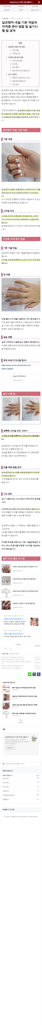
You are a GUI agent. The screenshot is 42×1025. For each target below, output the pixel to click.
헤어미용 (21, 778)
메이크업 (35, 6)
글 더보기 (21, 722)
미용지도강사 (35, 10)
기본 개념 (15, 50)
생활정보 (21, 799)
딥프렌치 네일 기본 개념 (16, 47)
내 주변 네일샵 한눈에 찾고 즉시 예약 (17, 636)
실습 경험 (15, 67)
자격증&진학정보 (21, 795)
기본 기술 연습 (17, 60)
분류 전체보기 (7, 775)
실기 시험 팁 (12, 74)
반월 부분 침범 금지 (19, 81)
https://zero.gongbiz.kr (11, 630)
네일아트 (7, 10)
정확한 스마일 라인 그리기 (21, 77)
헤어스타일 (6, 6)
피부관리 (21, 6)
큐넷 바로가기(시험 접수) (20, 70)
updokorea (12, 18)
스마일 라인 (16, 53)
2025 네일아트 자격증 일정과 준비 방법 (12, 657)
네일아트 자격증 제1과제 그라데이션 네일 (13, 659)
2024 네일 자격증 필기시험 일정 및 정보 (12, 666)
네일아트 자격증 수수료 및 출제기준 (11, 668)
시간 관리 (15, 84)
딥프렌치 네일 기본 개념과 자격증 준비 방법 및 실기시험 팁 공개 (20, 26)
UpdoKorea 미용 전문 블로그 (21, 2)
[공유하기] (10, 648)
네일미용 (5, 18)
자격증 (21, 10)
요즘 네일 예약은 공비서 (14, 634)
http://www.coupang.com (11, 616)
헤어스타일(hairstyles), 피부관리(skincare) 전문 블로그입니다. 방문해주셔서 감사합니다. (17, 741)
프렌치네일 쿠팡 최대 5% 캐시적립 (14, 619)
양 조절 (14, 64)
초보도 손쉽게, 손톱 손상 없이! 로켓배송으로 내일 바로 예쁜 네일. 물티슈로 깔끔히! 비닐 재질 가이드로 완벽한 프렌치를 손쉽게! (15, 623)
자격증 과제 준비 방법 (15, 57)
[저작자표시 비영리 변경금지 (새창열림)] (37, 646)
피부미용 (21, 782)
